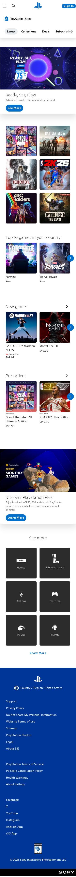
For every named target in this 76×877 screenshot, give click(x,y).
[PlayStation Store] (18, 18)
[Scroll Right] (70, 258)
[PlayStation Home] (38, 5)
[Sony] (67, 875)
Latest (11, 31)
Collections (28, 31)
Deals (46, 31)
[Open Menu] (4, 6)
